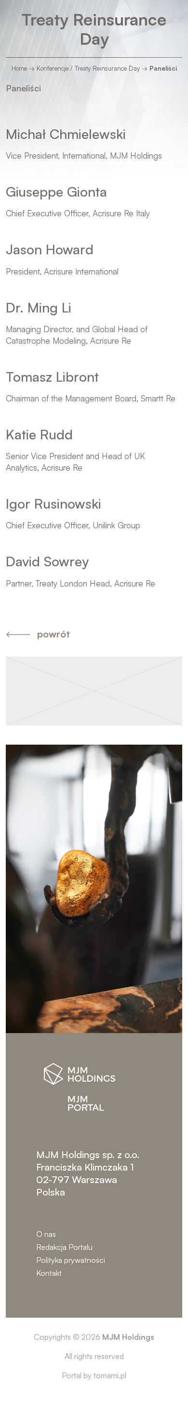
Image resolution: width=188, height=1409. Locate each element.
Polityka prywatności (70, 1260)
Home (19, 68)
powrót (53, 634)
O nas (46, 1234)
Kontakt (49, 1273)
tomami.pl (110, 1375)
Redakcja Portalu (64, 1247)
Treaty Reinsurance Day (94, 29)
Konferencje (52, 68)
